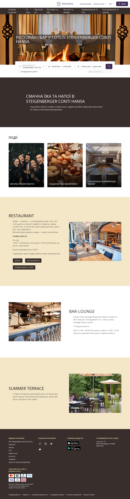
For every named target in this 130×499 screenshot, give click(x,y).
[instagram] (46, 444)
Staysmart (12, 444)
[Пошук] (109, 66)
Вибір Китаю (13, 453)
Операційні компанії (57, 495)
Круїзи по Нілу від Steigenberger (19, 462)
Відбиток (26, 495)
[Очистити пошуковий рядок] (43, 66)
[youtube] (40, 449)
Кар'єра (11, 447)
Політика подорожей (74, 495)
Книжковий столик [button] (24, 267)
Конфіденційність (15, 495)
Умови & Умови (88, 495)
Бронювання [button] (33, 260)
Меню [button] (17, 260)
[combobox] (32, 66)
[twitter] (51, 444)
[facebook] (40, 444)
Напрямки (12, 459)
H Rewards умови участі (40, 495)
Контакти (12, 456)
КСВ (10, 450)
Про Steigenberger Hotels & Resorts (21, 442)
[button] (26, 165)
